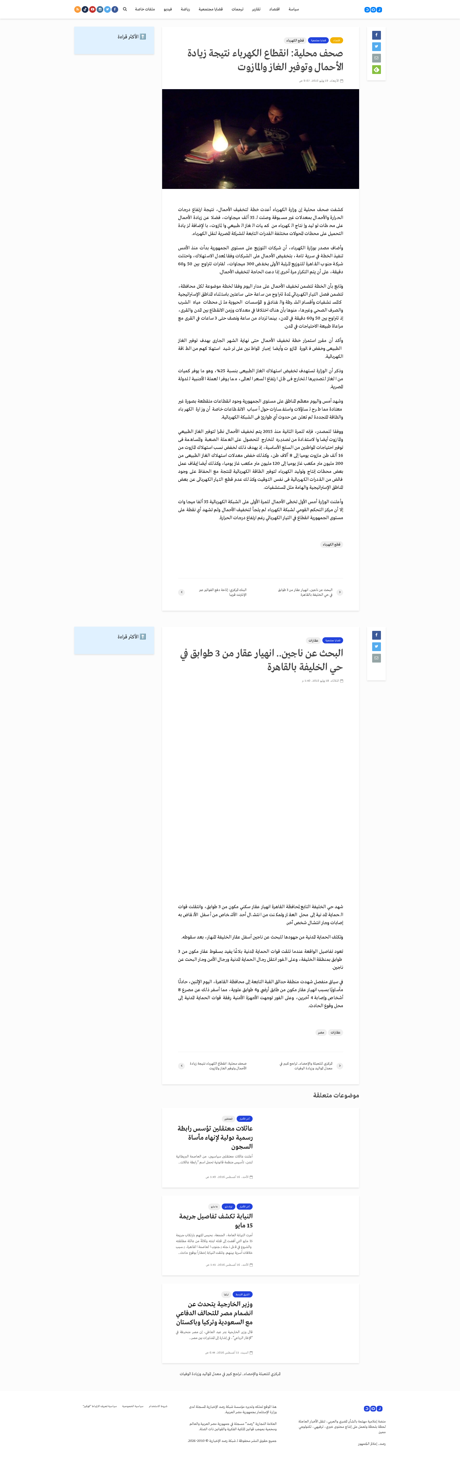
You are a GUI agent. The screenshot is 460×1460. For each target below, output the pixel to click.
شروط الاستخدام (158, 1406)
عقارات (313, 640)
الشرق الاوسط (243, 1294)
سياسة (294, 9)
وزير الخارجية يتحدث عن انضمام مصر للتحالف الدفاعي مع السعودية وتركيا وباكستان (214, 1313)
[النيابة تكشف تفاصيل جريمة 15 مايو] (310, 1235)
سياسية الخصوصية (132, 1406)
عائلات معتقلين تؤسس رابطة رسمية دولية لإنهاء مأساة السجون (215, 1138)
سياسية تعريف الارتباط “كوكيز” (100, 1406)
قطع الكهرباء (295, 40)
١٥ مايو (214, 1206)
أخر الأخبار (245, 1118)
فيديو (168, 9)
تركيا (226, 1294)
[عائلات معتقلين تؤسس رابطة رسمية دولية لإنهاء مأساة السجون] (310, 1147)
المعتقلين (228, 1118)
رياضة (185, 9)
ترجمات (237, 9)
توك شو (228, 1206)
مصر (321, 1032)
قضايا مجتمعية (211, 9)
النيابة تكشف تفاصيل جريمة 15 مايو (216, 1221)
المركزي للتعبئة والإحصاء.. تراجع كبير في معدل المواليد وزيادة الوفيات (230, 1374)
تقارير (256, 9)
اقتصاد (274, 9)
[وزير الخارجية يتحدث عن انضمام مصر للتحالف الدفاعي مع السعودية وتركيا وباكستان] (310, 1323)
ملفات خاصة (145, 9)
